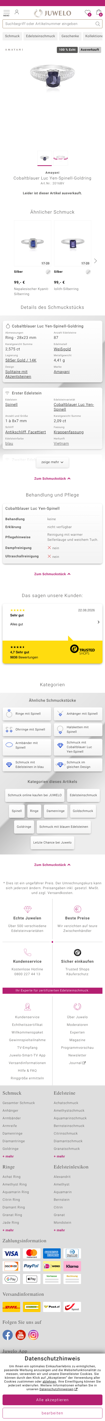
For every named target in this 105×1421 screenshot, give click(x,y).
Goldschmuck (83, 811)
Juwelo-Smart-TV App (27, 1055)
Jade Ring (11, 1222)
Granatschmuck (67, 1149)
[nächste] (94, 260)
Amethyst (62, 1184)
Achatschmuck (66, 1103)
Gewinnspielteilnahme (27, 1040)
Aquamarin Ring (16, 1192)
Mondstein (62, 1222)
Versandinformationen (27, 1063)
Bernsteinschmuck (69, 1126)
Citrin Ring (11, 1199)
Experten (77, 1032)
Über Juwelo (77, 1017)
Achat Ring (12, 1177)
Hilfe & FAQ (27, 1070)
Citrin (58, 1207)
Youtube (21, 1335)
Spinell (11, 405)
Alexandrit (62, 1177)
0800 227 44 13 (28, 974)
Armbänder (12, 1118)
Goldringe (24, 827)
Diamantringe (14, 1141)
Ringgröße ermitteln (27, 1078)
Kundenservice (27, 1017)
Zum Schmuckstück (50, 478)
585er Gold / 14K (20, 360)
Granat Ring (12, 1215)
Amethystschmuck (69, 1110)
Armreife (10, 1126)
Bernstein (62, 1199)
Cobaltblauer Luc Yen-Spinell (74, 407)
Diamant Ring (14, 1207)
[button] (6, 12)
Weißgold (62, 349)
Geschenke (70, 36)
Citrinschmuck (66, 1133)
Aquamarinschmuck (70, 1118)
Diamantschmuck (68, 1141)
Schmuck (12, 36)
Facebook (8, 1335)
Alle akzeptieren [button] (52, 1400)
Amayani (62, 372)
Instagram (33, 1335)
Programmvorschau (77, 1047)
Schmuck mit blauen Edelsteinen (64, 827)
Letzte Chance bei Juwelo (52, 842)
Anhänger (10, 1110)
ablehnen (49, 1381)
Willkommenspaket (27, 1032)
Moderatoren (77, 1025)
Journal (75, 1063)
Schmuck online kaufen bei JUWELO (35, 795)
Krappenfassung (69, 432)
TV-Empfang (27, 1047)
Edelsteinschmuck (40, 36)
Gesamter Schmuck (19, 1103)
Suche (98, 24)
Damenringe (56, 811)
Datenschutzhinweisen (57, 1389)
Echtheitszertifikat (27, 1025)
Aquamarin (63, 1192)
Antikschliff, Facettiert (25, 432)
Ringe (34, 811)
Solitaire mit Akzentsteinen (18, 374)
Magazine (77, 1040)
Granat (59, 1215)
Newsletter (78, 1055)
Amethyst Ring (15, 1184)
